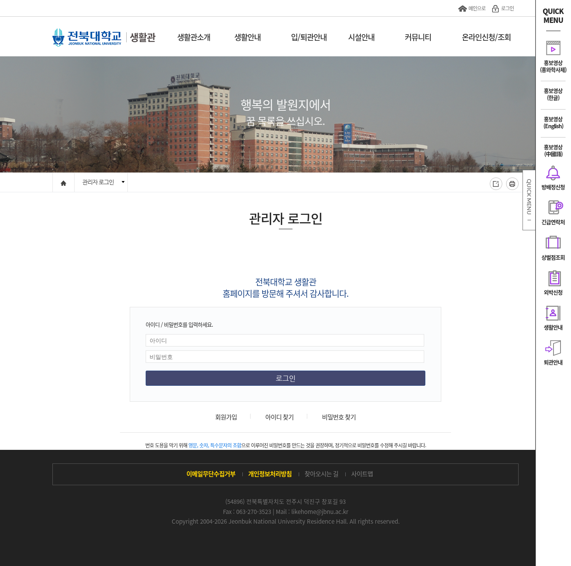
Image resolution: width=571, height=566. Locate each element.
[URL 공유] (496, 184)
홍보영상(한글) (553, 94)
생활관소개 (193, 37)
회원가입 (226, 416)
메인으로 (477, 8)
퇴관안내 (553, 362)
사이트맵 (362, 473)
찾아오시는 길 (321, 473)
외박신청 (553, 292)
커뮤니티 (418, 37)
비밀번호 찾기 (339, 416)
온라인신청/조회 (486, 37)
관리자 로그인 (98, 182)
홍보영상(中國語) (553, 150)
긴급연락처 (553, 221)
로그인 (507, 8)
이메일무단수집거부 (210, 473)
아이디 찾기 (279, 416)
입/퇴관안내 (309, 37)
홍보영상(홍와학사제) (553, 66)
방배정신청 (553, 186)
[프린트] (512, 184)
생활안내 (247, 37)
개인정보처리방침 (270, 473)
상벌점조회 (553, 257)
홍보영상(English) (553, 122)
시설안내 (361, 37)
